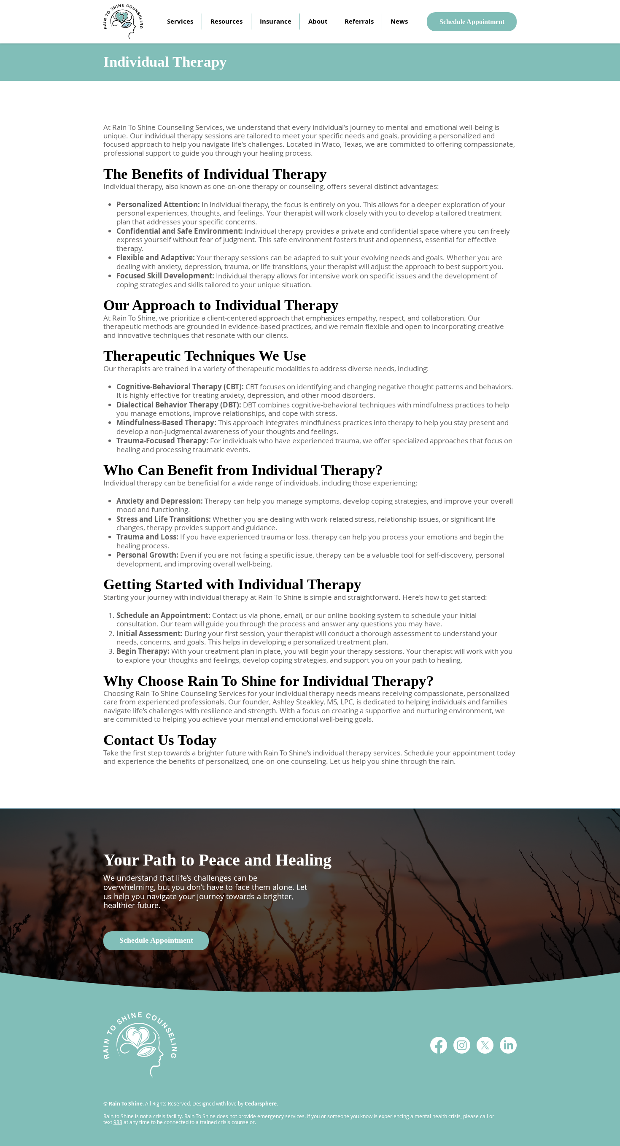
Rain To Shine (126, 1103)
